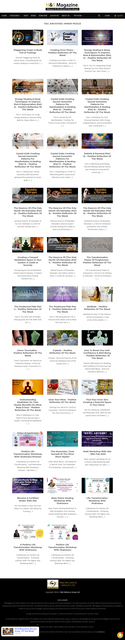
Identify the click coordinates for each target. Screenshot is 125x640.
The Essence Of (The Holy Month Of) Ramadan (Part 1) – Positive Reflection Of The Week (62, 261)
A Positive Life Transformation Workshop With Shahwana (28, 547)
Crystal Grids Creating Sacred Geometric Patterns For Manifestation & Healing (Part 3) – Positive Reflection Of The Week (97, 105)
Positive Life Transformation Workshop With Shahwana (62, 547)
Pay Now (78, 16)
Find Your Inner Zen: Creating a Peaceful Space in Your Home (97, 402)
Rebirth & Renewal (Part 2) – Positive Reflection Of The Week (97, 156)
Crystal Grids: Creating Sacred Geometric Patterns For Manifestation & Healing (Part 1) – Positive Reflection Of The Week (62, 160)
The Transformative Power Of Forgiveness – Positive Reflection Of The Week (97, 261)
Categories (14, 16)
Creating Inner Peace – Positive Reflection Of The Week (62, 52)
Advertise (54, 16)
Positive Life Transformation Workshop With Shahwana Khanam (28, 454)
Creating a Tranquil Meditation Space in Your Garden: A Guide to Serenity (27, 261)
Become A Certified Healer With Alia (27, 499)
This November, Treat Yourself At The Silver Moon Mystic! (62, 454)
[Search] (99, 15)
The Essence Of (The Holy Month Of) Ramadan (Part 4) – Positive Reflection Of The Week (28, 212)
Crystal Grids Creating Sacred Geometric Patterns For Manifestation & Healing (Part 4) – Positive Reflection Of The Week (62, 105)
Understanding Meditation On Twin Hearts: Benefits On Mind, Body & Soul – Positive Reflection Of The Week (28, 404)
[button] (107, 16)
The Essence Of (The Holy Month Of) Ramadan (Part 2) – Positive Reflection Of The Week (97, 212)
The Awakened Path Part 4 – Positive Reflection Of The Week (28, 309)
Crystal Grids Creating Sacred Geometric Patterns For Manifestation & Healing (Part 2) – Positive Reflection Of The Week (28, 160)
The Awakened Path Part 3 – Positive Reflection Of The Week (62, 309)
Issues (33, 16)
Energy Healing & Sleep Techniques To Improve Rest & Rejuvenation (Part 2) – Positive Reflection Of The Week (28, 104)
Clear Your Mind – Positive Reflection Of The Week (62, 401)
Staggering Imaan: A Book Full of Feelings (28, 51)
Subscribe (43, 16)
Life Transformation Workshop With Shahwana (97, 501)
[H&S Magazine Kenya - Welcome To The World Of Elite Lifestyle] (62, 6)
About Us (66, 16)
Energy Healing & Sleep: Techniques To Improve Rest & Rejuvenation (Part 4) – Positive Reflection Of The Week (97, 55)
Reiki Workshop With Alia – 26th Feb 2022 (97, 452)
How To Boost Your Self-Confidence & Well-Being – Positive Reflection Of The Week (97, 354)
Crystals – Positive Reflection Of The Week (62, 351)
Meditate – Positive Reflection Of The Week (97, 307)
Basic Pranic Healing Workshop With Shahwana (62, 501)
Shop (26, 16)
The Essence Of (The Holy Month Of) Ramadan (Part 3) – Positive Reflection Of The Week (62, 212)
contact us (101, 632)
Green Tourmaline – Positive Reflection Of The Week (28, 353)
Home (4, 16)
